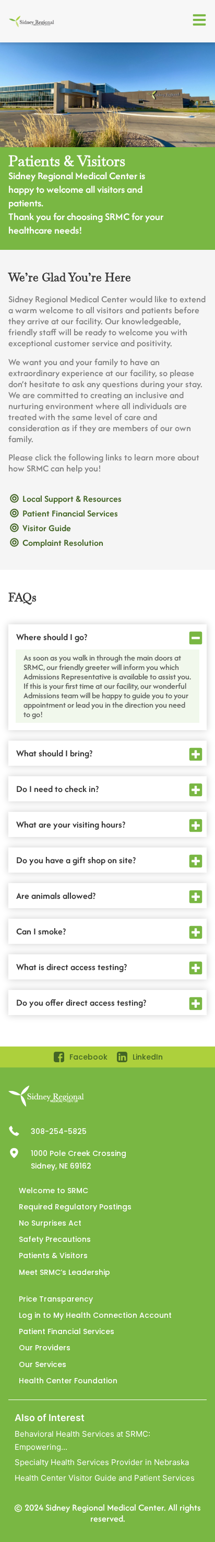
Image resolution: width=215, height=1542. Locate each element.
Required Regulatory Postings (75, 1207)
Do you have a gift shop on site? (76, 860)
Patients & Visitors (53, 1255)
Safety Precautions (55, 1239)
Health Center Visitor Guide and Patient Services (105, 1478)
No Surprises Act (50, 1223)
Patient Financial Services (66, 1331)
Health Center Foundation (68, 1380)
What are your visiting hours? (70, 824)
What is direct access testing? (71, 967)
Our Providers (44, 1347)
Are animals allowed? (55, 895)
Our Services (42, 1364)
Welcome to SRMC (53, 1190)
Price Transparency (56, 1299)
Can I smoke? (41, 931)
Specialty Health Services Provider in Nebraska (102, 1462)
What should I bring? (54, 753)
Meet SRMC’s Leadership (64, 1272)
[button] (107, 636)
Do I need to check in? (57, 789)
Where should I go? (51, 637)
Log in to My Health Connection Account (95, 1315)
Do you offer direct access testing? (81, 1002)
